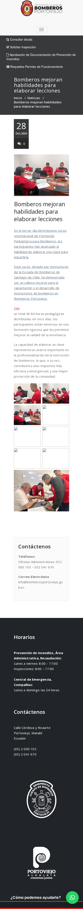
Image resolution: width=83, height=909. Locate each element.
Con (17, 308)
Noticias (33, 98)
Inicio (18, 98)
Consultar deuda (20, 39)
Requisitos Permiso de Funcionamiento (36, 66)
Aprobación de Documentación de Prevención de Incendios (41, 57)
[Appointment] (41, 9)
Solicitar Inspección (22, 47)
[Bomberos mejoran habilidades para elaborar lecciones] (41, 175)
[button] (72, 897)
